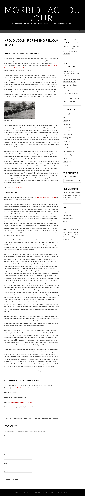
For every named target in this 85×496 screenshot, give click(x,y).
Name (6, 455)
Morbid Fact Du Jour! (42, 14)
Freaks (65, 131)
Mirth (64, 144)
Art (64, 117)
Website (6, 471)
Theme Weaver (64, 492)
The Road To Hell (16, 187)
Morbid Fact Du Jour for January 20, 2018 (72, 93)
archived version (20, 388)
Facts (11, 407)
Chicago (65, 124)
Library (65, 141)
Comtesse (28, 407)
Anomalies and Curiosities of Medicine (44, 197)
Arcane (65, 114)
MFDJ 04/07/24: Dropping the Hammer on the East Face (41, 418)
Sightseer (66, 155)
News (65, 148)
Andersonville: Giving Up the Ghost (22, 402)
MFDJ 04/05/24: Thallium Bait (13, 418)
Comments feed (68, 218)
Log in (65, 212)
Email (6, 463)
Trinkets (65, 161)
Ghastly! (66, 138)
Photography (67, 151)
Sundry (65, 158)
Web (64, 165)
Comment (7, 436)
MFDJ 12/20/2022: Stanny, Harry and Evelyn (71, 73)
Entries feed (67, 215)
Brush (65, 120)
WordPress (37, 492)
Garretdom (66, 134)
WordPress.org (67, 222)
